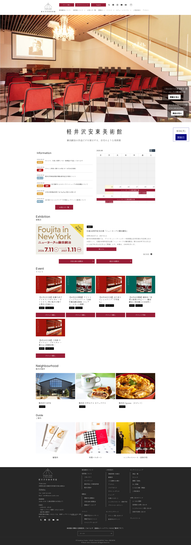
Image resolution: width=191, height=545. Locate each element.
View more (55, 441)
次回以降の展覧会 (90, 501)
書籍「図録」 (137, 481)
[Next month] (153, 150)
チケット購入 (66, 5)
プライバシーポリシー (115, 505)
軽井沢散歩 (88, 488)
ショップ (111, 495)
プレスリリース (135, 518)
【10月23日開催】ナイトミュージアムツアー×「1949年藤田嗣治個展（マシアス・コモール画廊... (80, 300)
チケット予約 (141, 315)
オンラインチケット (112, 512)
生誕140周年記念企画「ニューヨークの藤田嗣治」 (107, 231)
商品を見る (177, 113)
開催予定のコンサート (91, 515)
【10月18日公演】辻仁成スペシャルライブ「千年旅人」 (110, 299)
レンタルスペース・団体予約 (117, 502)
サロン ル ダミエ (113, 491)
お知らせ (74, 514)
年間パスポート (113, 498)
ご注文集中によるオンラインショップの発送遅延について (69, 184)
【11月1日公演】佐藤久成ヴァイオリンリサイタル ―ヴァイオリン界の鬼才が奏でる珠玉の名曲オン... (50, 300)
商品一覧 (135, 474)
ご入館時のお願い (114, 481)
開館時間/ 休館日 (114, 474)
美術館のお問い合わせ (140, 505)
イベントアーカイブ (90, 522)
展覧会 (84, 494)
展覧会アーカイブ (90, 505)
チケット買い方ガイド (115, 516)
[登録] (111, 533)
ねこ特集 (135, 484)
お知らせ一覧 (64, 207)
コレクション (88, 481)
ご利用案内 (109, 470)
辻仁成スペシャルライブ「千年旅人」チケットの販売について (65, 200)
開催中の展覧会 (89, 498)
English (98, 5)
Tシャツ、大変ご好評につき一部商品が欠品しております (64, 161)
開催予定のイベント (90, 519)
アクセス (111, 484)
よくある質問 (137, 501)
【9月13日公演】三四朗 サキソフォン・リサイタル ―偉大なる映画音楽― (50, 342)
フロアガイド (112, 488)
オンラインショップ (82, 5)
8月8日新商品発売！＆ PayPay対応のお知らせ (60, 192)
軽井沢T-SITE (45, 403)
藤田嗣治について (87, 470)
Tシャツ (135, 477)
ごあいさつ (88, 477)
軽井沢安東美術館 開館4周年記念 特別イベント (60, 176)
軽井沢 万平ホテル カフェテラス (92, 403)
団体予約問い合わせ (139, 512)
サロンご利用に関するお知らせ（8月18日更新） (61, 168)
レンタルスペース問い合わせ (142, 508)
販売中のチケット (114, 519)
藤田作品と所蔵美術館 (91, 484)
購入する (101, 249)
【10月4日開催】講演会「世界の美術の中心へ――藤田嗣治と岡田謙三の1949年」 (140, 299)
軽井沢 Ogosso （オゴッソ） (131, 403)
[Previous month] (150, 150)
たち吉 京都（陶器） (139, 488)
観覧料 (110, 477)
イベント (85, 511)
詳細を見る (174, 97)
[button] (131, 5)
